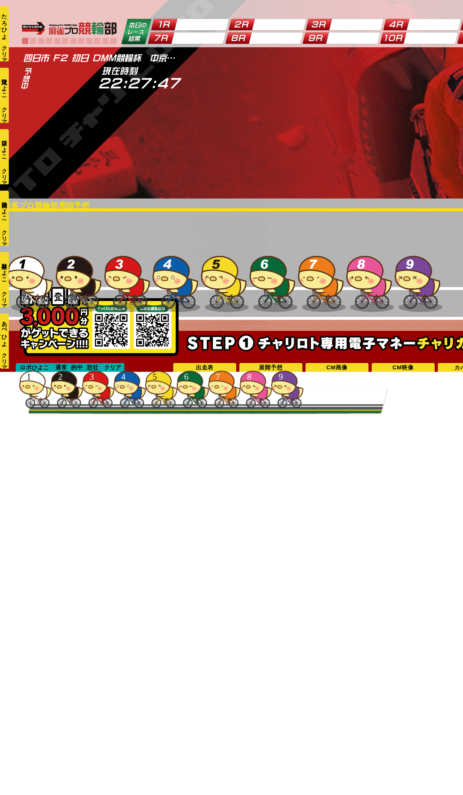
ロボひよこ (34, 367)
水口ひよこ (4, 146)
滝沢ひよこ (4, 85)
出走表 (205, 367)
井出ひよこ (4, 269)
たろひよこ (4, 23)
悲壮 (93, 367)
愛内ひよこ (4, 208)
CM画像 (336, 367)
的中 (77, 367)
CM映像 (403, 367)
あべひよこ (4, 330)
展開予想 (271, 367)
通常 (61, 367)
